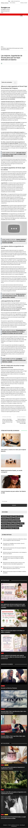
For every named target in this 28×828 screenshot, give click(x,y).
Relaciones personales (12, 525)
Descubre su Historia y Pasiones (9, 688)
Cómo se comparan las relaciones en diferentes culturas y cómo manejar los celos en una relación (15, 539)
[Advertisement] (14, 30)
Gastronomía (4, 523)
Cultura (21, 516)
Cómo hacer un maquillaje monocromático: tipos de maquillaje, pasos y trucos (13, 544)
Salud (20, 525)
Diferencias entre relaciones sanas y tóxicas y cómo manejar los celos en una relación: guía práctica (14, 563)
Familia (12, 521)
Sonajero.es (5, 8)
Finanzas (18, 521)
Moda (11, 523)
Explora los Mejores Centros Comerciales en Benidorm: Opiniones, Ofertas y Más (21, 421)
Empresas (17, 518)
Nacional (16, 523)
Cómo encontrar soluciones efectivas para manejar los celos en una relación (14, 548)
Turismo (16, 528)
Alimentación (4, 516)
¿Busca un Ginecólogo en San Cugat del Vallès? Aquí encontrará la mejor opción (7, 421)
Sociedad (4, 528)
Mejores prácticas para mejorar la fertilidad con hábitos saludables (14, 572)
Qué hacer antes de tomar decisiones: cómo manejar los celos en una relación (15, 553)
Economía (4, 518)
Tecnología (10, 528)
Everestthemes (14, 826)
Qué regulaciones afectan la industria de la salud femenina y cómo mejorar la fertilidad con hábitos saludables (13, 558)
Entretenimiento (5, 521)
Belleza (11, 516)
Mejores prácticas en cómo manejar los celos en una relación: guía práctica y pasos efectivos (14, 568)
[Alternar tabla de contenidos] (14, 82)
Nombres (21, 523)
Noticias (3, 525)
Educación (10, 518)
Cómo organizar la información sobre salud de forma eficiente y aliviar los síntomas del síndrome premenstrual (13, 657)
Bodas (16, 516)
